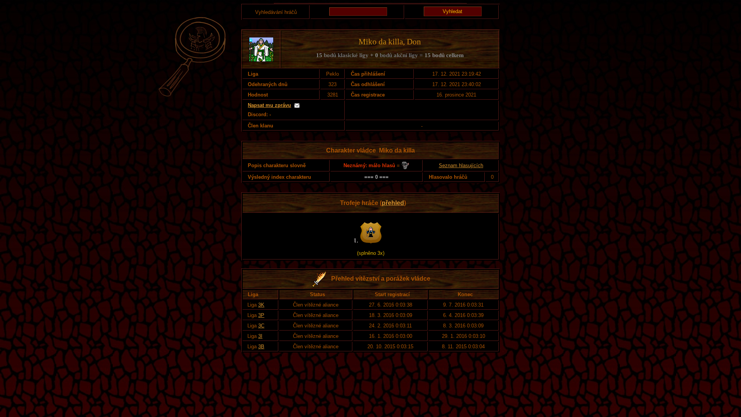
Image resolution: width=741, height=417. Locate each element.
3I (260, 336)
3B (261, 346)
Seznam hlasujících (461, 165)
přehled (393, 203)
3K (261, 305)
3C (261, 326)
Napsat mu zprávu (269, 105)
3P (261, 315)
